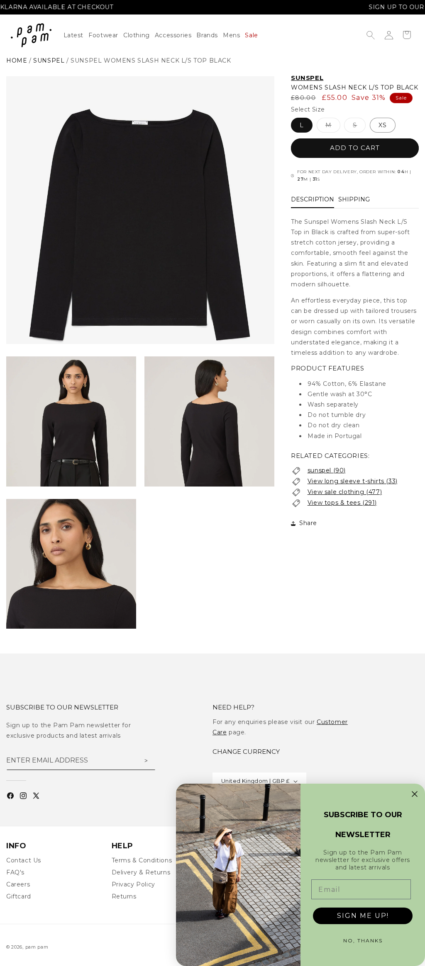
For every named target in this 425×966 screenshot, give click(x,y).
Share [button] (308, 523)
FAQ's (15, 872)
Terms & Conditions (142, 860)
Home (16, 60)
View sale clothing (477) (345, 492)
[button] (139, 35)
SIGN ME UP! (363, 916)
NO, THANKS (363, 940)
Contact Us (23, 860)
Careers (18, 884)
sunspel (48, 60)
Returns (124, 896)
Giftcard (18, 896)
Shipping (354, 199)
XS (383, 125)
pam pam (37, 947)
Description (312, 199)
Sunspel (307, 78)
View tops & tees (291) (342, 502)
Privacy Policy (133, 884)
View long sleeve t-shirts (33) (353, 481)
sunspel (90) (327, 470)
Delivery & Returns (141, 872)
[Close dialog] (414, 794)
